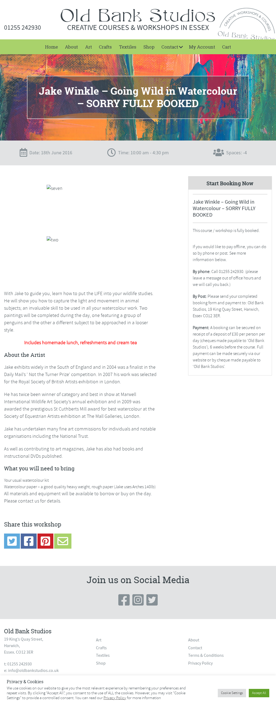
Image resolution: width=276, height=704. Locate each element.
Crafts (105, 47)
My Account (202, 47)
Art (88, 47)
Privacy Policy (200, 663)
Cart (226, 47)
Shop (148, 47)
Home (51, 47)
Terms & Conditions (206, 655)
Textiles (127, 47)
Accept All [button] (259, 693)
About (71, 47)
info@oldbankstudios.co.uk (33, 670)
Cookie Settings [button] (232, 693)
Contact (169, 47)
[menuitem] (51, 46)
